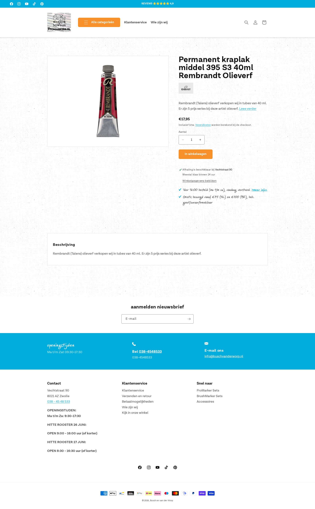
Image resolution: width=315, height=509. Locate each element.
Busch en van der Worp (161, 500)
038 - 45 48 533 (58, 402)
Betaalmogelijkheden (137, 402)
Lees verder (247, 109)
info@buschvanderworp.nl (224, 356)
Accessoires (205, 402)
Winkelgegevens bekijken (199, 181)
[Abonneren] (189, 319)
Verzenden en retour (136, 396)
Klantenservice (133, 390)
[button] (96, 22)
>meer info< (259, 190)
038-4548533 (150, 351)
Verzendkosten (203, 125)
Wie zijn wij (130, 407)
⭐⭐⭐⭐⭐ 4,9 (163, 3)
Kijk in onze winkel (135, 413)
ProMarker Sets (208, 390)
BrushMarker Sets (209, 396)
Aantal (183, 131)
